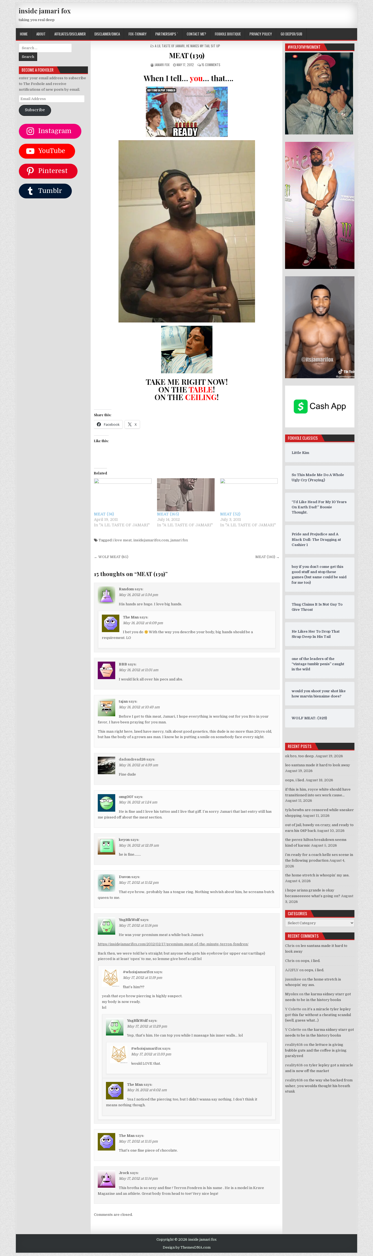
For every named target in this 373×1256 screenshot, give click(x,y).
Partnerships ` (166, 34)
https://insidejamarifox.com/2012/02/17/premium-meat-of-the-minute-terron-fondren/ (173, 944)
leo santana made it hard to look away (317, 765)
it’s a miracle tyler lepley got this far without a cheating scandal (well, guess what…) (318, 1015)
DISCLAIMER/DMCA (107, 34)
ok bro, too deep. (300, 756)
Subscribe (35, 110)
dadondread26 (132, 759)
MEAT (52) (230, 514)
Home (24, 34)
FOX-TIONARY (138, 34)
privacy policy (261, 34)
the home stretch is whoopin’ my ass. (317, 875)
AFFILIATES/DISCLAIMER (70, 34)
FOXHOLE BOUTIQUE (228, 34)
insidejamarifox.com (151, 540)
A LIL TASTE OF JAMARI (170, 45)
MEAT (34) (104, 514)
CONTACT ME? (196, 34)
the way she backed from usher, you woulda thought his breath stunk (319, 1086)
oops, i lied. (295, 780)
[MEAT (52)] (249, 494)
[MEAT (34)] (123, 494)
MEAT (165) (168, 514)
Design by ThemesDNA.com (187, 1247)
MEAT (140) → (267, 557)
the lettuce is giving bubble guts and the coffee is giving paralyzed (316, 1050)
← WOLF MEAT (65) (111, 557)
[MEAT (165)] (186, 494)
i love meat (122, 540)
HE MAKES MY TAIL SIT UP (203, 45)
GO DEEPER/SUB (291, 34)
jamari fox (162, 64)
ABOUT (41, 34)
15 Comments (211, 64)
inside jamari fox (45, 10)
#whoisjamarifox (138, 972)
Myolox (291, 994)
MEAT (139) (187, 55)
